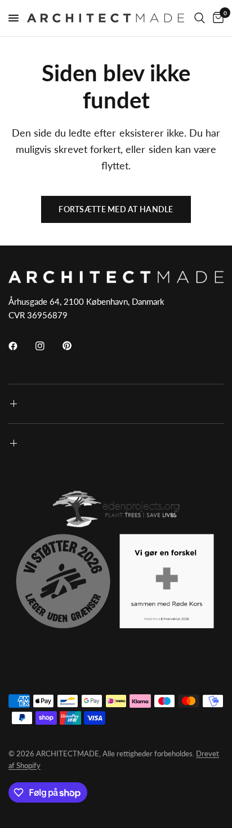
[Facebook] (20, 346)
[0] (216, 18)
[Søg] (199, 18)
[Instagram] (47, 346)
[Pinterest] (75, 345)
